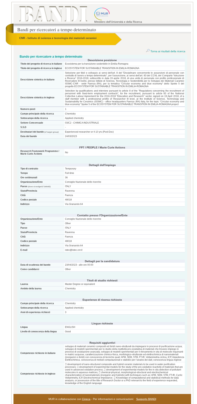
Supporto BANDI (146, 399)
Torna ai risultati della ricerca (167, 51)
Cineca (86, 399)
